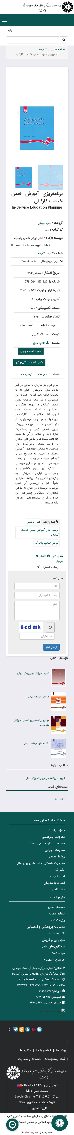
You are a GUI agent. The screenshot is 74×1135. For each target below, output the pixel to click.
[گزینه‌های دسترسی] (59, 1123)
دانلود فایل (39, 343)
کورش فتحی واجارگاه (47, 543)
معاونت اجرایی (55, 849)
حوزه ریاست (56, 830)
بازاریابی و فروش (53, 939)
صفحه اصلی (56, 907)
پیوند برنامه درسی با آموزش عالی (44, 778)
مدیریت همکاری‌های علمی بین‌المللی (40, 863)
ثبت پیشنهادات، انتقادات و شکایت (41, 1058)
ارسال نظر (51, 647)
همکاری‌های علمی (53, 946)
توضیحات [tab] (26, 374)
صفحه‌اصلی (58, 49)
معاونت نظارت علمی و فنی (47, 843)
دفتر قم (60, 869)
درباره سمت (57, 913)
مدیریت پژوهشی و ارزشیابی (46, 926)
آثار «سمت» (57, 933)
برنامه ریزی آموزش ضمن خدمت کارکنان (40, 532)
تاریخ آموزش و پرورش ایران (33, 673)
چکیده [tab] (56, 374)
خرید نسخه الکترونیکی (29, 362)
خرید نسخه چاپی (30, 351)
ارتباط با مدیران (54, 882)
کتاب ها (25, 1050)
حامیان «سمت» (54, 959)
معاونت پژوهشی (53, 836)
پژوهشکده (58, 920)
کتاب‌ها (42, 49)
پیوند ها (61, 1050)
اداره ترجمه (57, 876)
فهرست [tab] (42, 374)
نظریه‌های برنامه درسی (36, 743)
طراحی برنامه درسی (38, 696)
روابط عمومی (56, 856)
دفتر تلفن (58, 889)
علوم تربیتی (44, 223)
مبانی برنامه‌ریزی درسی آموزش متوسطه (31, 722)
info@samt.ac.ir (29, 979)
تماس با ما (43, 1050)
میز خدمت (58, 953)
